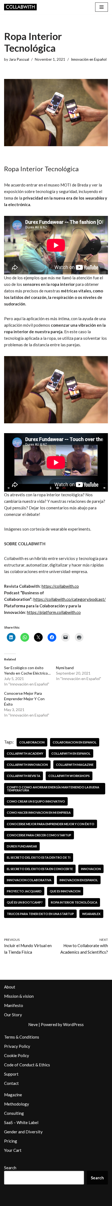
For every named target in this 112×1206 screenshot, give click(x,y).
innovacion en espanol (79, 880)
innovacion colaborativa (29, 880)
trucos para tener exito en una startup (40, 914)
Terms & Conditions (21, 1036)
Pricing (10, 1140)
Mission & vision (19, 996)
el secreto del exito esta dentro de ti (38, 857)
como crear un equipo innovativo (36, 801)
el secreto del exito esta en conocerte (40, 869)
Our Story (13, 1014)
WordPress (73, 1024)
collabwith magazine (75, 764)
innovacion (91, 869)
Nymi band (65, 667)
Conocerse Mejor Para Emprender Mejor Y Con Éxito (24, 698)
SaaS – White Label (21, 1122)
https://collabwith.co (60, 586)
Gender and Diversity (23, 1131)
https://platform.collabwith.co (54, 612)
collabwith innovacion (27, 764)
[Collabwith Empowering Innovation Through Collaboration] (20, 7)
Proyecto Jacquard (24, 891)
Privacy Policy (17, 1046)
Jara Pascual (19, 59)
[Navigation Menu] (101, 7)
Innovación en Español (89, 59)
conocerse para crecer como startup (39, 835)
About (9, 986)
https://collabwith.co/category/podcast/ (69, 599)
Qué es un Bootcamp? (25, 902)
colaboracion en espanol (75, 742)
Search (10, 1167)
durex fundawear (22, 846)
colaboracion (32, 742)
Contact (11, 1083)
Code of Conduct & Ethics (27, 1064)
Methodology (16, 1103)
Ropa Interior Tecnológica (74, 902)
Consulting (14, 1113)
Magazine (13, 1094)
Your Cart (12, 1150)
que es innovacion (65, 891)
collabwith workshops (69, 776)
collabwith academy (25, 753)
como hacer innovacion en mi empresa (39, 812)
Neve (33, 1024)
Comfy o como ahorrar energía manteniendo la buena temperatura (53, 788)
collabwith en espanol (71, 753)
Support (11, 1074)
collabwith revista (23, 776)
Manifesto (13, 1005)
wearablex (91, 914)
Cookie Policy (16, 1055)
